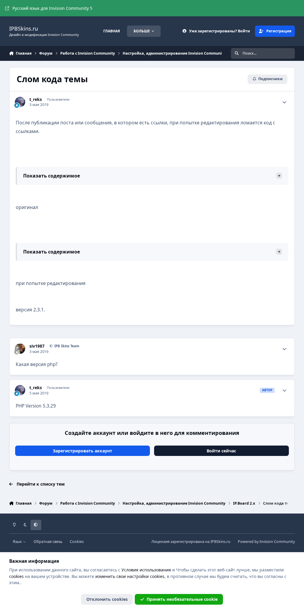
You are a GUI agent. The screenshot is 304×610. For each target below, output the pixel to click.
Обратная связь (48, 541)
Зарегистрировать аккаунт (82, 451)
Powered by (266, 541)
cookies (16, 576)
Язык (18, 541)
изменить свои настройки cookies (129, 576)
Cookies (77, 541)
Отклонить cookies (107, 599)
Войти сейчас (221, 451)
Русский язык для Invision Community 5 (52, 8)
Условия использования (146, 570)
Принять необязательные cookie (182, 599)
